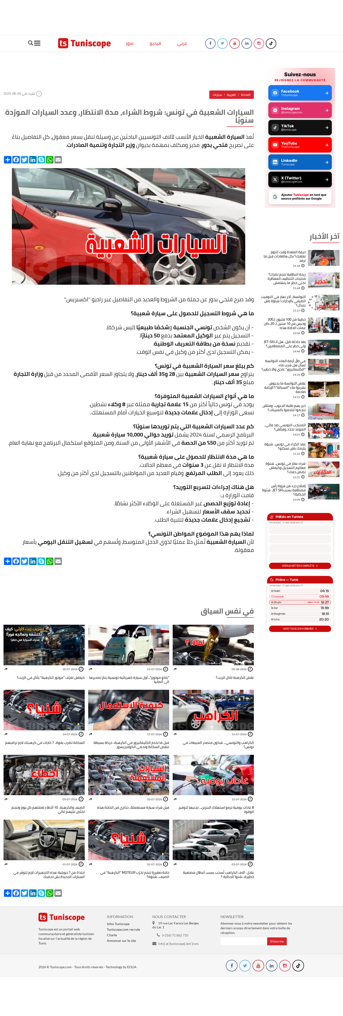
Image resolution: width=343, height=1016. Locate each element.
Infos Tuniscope (118, 924)
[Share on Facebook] (175, 669)
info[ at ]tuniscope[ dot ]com (178, 944)
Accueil (245, 94)
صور (130, 43)
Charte (112, 935)
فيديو (155, 43)
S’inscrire (277, 941)
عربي (182, 43)
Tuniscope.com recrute (123, 929)
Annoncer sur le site (121, 941)
